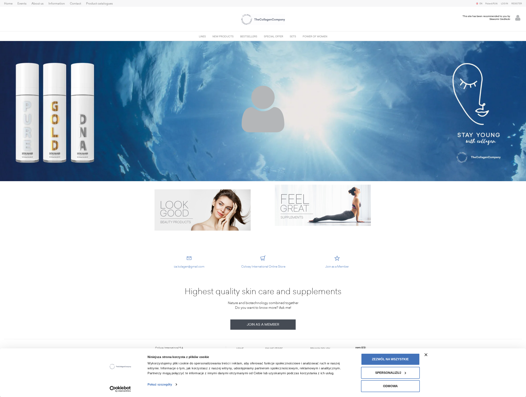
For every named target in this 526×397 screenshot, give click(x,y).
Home (8, 3)
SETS (293, 36)
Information (56, 3)
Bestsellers (248, 36)
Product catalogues (99, 3)
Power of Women (315, 36)
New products (223, 36)
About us (37, 3)
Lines (202, 36)
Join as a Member (263, 324)
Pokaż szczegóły (160, 384)
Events (22, 3)
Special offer (273, 36)
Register (516, 3)
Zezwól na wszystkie (390, 359)
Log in (504, 3)
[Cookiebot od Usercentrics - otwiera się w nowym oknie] (120, 389)
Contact (75, 3)
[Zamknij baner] (425, 354)
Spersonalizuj (388, 372)
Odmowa (390, 386)
